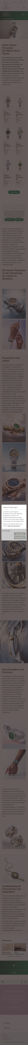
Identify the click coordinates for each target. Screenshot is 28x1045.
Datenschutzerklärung (14, 525)
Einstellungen (6, 530)
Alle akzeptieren (19, 537)
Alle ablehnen (20, 534)
